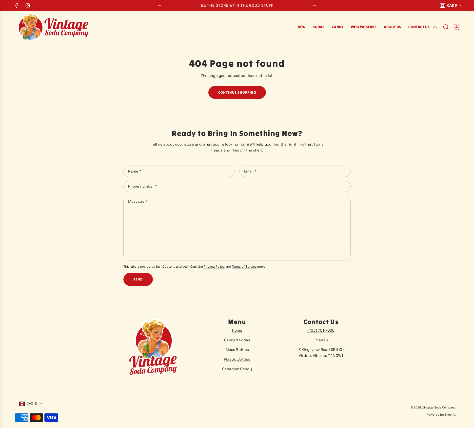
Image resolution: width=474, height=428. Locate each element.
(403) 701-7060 (321, 330)
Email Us (321, 340)
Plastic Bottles (237, 359)
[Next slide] (314, 5)
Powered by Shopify (441, 415)
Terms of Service (244, 267)
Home (237, 330)
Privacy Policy (214, 267)
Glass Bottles (237, 349)
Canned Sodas (237, 340)
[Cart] (456, 26)
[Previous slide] (159, 5)
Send (138, 279)
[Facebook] (16, 5)
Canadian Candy (237, 368)
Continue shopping (237, 92)
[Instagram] (27, 5)
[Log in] (435, 26)
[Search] (445, 26)
